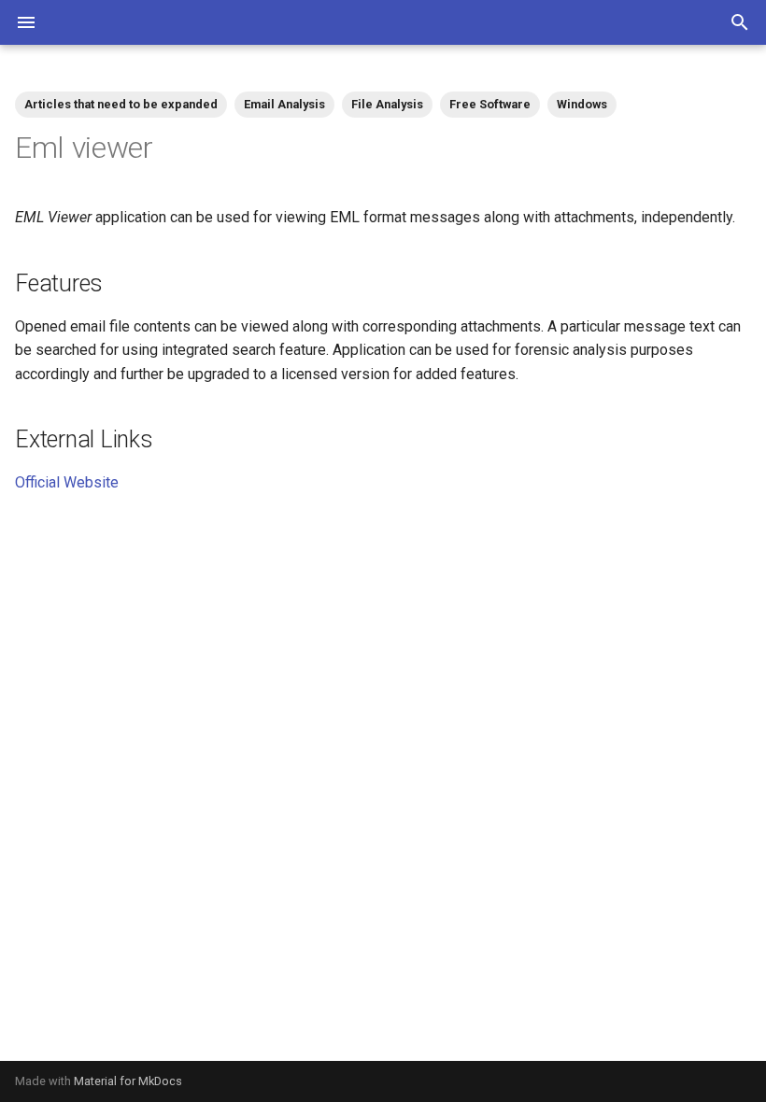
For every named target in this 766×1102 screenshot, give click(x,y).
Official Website (67, 482)
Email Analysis (284, 104)
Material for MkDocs (128, 1081)
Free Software (490, 104)
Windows (582, 104)
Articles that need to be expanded (121, 104)
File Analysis (387, 104)
